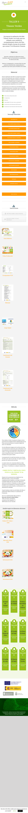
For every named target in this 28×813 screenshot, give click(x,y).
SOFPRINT (21, 714)
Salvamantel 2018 (8, 579)
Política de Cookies (12, 714)
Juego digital (7, 328)
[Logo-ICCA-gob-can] (13, 692)
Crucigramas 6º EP (8, 275)
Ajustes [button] (14, 810)
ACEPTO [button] (20, 810)
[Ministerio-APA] (13, 686)
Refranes (7, 303)
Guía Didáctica (8, 238)
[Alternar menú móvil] (25, 2)
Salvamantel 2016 (8, 560)
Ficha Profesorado (8, 256)
